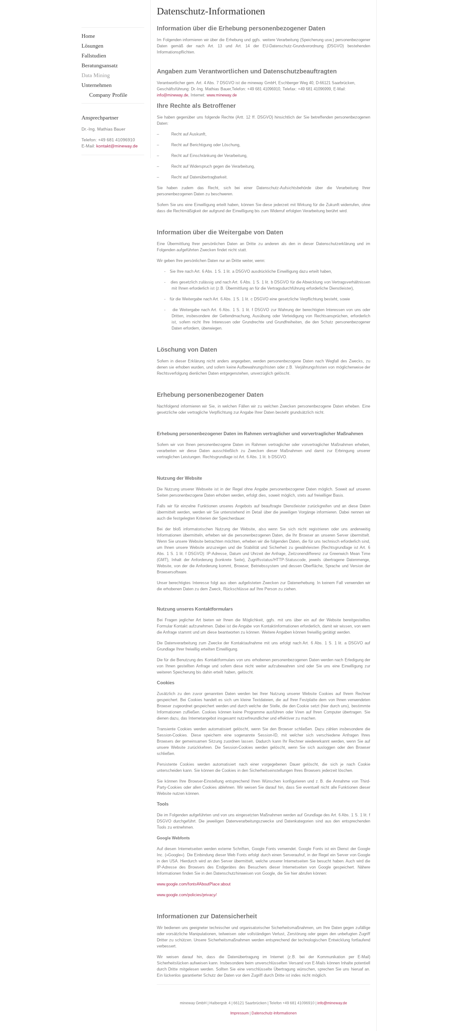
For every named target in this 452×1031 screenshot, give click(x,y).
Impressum (239, 1013)
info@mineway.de (332, 1003)
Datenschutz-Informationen (274, 1013)
